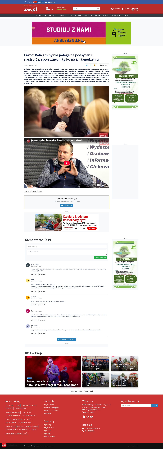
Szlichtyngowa (20, 409)
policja (8, 419)
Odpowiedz (42, 274)
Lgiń (25, 433)
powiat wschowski (28, 405)
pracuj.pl (48, 431)
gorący (34, 191)
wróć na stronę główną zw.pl (81, 391)
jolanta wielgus (19, 419)
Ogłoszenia (88, 15)
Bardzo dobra (61, 9)
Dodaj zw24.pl (67, 205)
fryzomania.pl (49, 428)
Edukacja (20, 426)
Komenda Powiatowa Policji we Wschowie (21, 430)
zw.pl (33, 446)
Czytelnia (9, 409)
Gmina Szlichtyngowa (14, 433)
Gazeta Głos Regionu (52, 408)
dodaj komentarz (101, 257)
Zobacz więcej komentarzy (66, 339)
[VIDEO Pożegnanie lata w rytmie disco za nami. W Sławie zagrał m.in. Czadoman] (53, 371)
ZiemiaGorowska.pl (50, 2)
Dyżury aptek (49, 405)
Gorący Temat (48, 50)
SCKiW (29, 412)
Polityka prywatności (51, 411)
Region (62, 15)
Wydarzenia (39, 50)
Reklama (97, 15)
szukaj (155, 405)
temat (40, 191)
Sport (70, 15)
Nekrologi (127, 9)
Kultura (78, 15)
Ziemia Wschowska (29, 50)
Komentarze (116, 9)
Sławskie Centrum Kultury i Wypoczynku (20, 416)
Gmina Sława (10, 426)
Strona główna (40, 15)
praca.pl (47, 434)
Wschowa (28, 191)
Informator (116, 15)
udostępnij (104, 65)
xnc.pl (137, 446)
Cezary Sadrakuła (24, 423)
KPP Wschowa (11, 423)
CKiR (23, 412)
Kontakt (106, 15)
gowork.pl (48, 425)
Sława (17, 405)
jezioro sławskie (32, 426)
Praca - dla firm (50, 437)
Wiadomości (53, 15)
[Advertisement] (125, 171)
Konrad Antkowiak (13, 412)
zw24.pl (125, 15)
